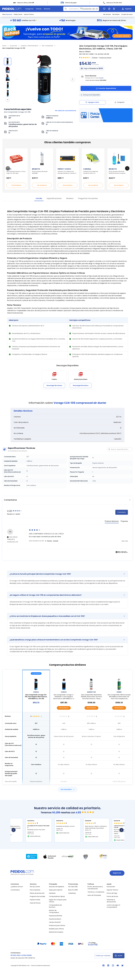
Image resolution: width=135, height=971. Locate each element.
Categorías (29, 9)
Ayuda (120, 956)
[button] (67, 499)
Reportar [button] (49, 541)
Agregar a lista (93, 102)
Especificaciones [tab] (54, 198)
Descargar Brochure (54, 385)
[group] (17, 511)
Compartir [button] (55, 541)
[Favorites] (104, 9)
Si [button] (45, 541)
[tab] (112, 521)
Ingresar (128, 9)
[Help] (109, 9)
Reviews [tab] (69, 198)
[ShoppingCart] (114, 9)
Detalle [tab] (39, 198)
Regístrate (117, 873)
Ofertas (39, 9)
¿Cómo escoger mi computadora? (113, 906)
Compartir (121, 102)
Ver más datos (66, 789)
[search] (66, 9)
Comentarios (15, 890)
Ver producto (16, 185)
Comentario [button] (122, 512)
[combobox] (81, 9)
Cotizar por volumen (102, 956)
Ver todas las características (65, 111)
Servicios (47, 9)
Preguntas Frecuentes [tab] (88, 198)
